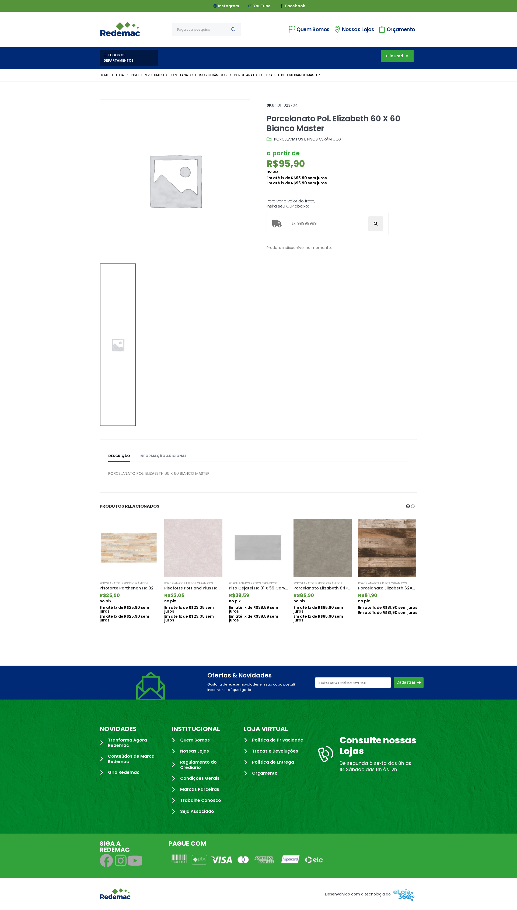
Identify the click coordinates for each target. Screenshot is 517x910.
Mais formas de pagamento (386, 625)
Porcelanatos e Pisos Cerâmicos (307, 139)
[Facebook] (106, 865)
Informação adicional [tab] (163, 455)
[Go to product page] (129, 548)
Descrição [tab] (119, 455)
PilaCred (394, 56)
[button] (408, 506)
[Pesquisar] (233, 29)
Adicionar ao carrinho (150, 527)
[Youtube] (135, 865)
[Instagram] (120, 865)
